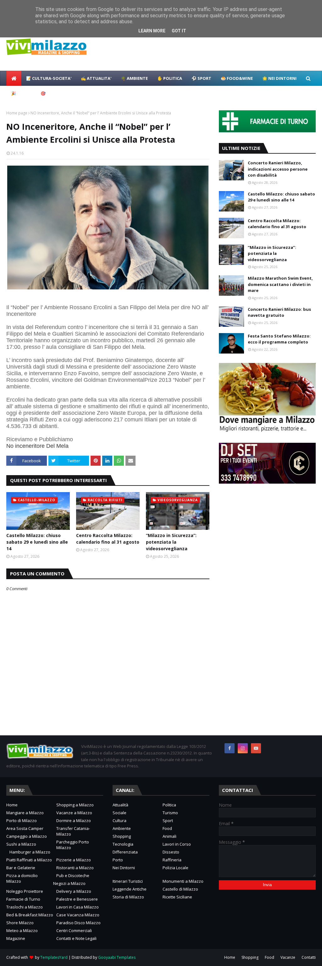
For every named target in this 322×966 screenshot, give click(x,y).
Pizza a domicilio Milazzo (22, 878)
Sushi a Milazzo (21, 844)
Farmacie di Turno (23, 899)
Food (167, 828)
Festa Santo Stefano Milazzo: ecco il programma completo (279, 339)
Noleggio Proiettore (24, 891)
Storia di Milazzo (128, 897)
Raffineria (172, 860)
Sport (168, 820)
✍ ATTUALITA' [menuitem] (96, 78)
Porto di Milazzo (21, 820)
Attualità (120, 805)
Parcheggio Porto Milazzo (72, 844)
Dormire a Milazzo (73, 820)
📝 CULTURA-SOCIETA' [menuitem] (48, 78)
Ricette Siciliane (177, 897)
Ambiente (122, 828)
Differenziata (125, 852)
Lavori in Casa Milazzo (77, 907)
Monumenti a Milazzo (183, 881)
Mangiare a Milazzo (25, 812)
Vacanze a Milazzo (74, 812)
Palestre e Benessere (77, 899)
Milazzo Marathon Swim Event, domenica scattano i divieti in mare (280, 284)
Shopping (122, 836)
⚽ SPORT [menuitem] (201, 78)
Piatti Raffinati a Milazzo (29, 860)
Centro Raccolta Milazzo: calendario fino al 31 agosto (107, 538)
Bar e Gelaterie (20, 867)
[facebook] (230, 748)
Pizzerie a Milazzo (73, 860)
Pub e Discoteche (72, 875)
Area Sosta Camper (24, 828)
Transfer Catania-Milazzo (73, 831)
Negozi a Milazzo (69, 883)
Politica (169, 805)
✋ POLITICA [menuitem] (169, 78)
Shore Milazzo (20, 922)
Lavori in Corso (177, 844)
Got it (179, 30)
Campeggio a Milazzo (26, 836)
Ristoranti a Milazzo (75, 867)
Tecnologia (123, 844)
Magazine (15, 938)
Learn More (151, 30)
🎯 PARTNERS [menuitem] (54, 93)
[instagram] (243, 748)
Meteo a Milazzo (22, 930)
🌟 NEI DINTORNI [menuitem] (279, 78)
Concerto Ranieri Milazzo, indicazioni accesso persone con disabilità (278, 169)
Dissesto (171, 852)
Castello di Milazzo (180, 889)
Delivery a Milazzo (73, 891)
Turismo (170, 812)
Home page (16, 113)
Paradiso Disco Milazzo (78, 922)
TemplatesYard (54, 957)
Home (12, 805)
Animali (169, 836)
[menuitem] (13, 78)
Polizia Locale (175, 867)
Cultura (119, 820)
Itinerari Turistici (128, 881)
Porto (118, 860)
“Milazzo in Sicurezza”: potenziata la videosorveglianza (171, 542)
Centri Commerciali (74, 930)
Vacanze (287, 957)
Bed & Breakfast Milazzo (29, 915)
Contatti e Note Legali (76, 938)
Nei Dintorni (124, 867)
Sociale (119, 812)
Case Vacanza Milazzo (77, 915)
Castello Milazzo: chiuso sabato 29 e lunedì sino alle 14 (37, 542)
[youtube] (256, 748)
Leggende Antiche (130, 889)
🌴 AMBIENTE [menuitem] (134, 78)
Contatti (309, 957)
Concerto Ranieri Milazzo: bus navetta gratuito (279, 312)
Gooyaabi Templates (117, 957)
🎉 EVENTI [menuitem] (21, 93)
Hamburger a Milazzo (29, 852)
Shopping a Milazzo (75, 805)
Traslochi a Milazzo (24, 907)
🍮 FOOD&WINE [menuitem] (237, 78)
